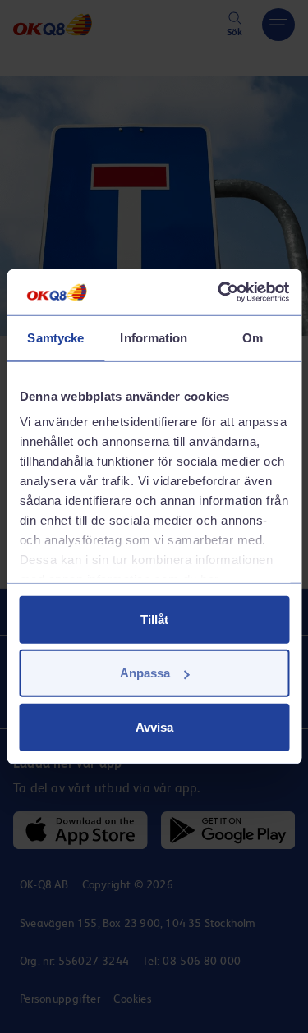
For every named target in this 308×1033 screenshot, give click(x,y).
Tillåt (154, 619)
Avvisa (154, 726)
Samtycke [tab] (55, 337)
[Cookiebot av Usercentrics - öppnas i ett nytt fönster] (219, 292)
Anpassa (145, 673)
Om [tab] (252, 337)
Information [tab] (153, 337)
